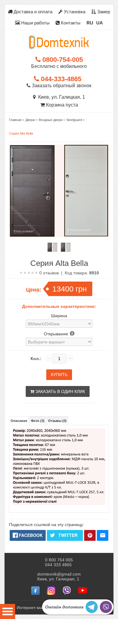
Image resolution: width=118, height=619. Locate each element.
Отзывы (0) (57, 421)
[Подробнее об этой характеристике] (71, 333)
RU (90, 22)
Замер (103, 11)
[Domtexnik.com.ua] (59, 42)
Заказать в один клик (59, 391)
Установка (74, 11)
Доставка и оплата (32, 11)
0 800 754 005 (59, 559)
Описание (19, 421)
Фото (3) (37, 421)
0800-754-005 (62, 59)
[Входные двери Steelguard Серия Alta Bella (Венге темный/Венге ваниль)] (52, 247)
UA (99, 22)
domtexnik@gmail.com (59, 574)
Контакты (70, 22)
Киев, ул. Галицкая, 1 (60, 97)
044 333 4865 (58, 564)
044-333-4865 (60, 79)
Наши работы (35, 22)
